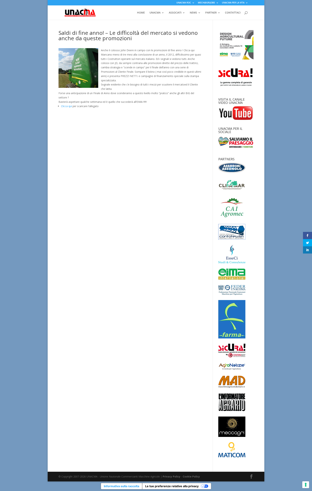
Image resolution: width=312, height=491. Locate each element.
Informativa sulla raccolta (121, 486)
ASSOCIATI (175, 12)
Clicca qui (66, 106)
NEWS (193, 12)
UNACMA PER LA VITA (233, 3)
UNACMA (155, 12)
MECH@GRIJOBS (206, 3)
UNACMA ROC (183, 3)
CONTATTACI (232, 12)
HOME (141, 12)
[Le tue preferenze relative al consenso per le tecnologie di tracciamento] (305, 484)
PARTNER (211, 12)
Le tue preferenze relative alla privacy (172, 486)
